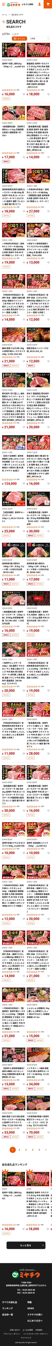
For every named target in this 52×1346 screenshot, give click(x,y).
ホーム (4, 14)
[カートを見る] (48, 4)
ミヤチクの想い (35, 1314)
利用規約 (39, 1330)
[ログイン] (39, 4)
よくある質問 (28, 1330)
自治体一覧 (7, 1314)
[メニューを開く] (3, 4)
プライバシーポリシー (12, 1334)
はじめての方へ (35, 1320)
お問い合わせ (15, 1330)
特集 (29, 1302)
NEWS (30, 1308)
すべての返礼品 (9, 1302)
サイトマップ (26, 1337)
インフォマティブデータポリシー (35, 1334)
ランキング (7, 1308)
